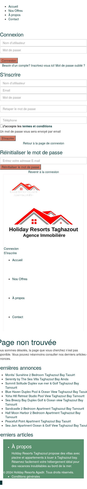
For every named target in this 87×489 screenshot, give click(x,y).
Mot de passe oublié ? (70, 65)
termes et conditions (37, 126)
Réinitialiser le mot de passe (20, 167)
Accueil (13, 6)
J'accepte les (27, 126)
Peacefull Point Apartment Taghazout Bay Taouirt (38, 421)
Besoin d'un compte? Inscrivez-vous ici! (28, 65)
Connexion (9, 60)
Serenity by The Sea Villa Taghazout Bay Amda (36, 379)
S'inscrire (8, 138)
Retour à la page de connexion (43, 143)
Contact (13, 19)
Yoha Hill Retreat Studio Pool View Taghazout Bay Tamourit (44, 396)
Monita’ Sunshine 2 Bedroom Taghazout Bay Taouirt (40, 375)
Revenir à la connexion (43, 172)
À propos (14, 15)
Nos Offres (15, 10)
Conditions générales (26, 476)
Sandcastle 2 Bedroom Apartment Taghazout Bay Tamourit (44, 408)
